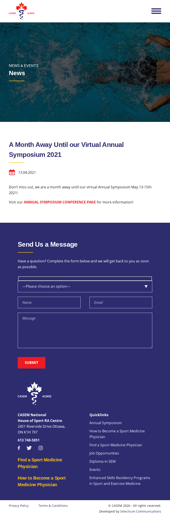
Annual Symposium (105, 422)
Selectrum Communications (140, 511)
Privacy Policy (19, 505)
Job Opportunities (104, 453)
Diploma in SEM (102, 461)
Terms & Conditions (53, 505)
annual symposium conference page (59, 202)
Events (94, 469)
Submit (31, 362)
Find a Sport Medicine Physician (115, 445)
